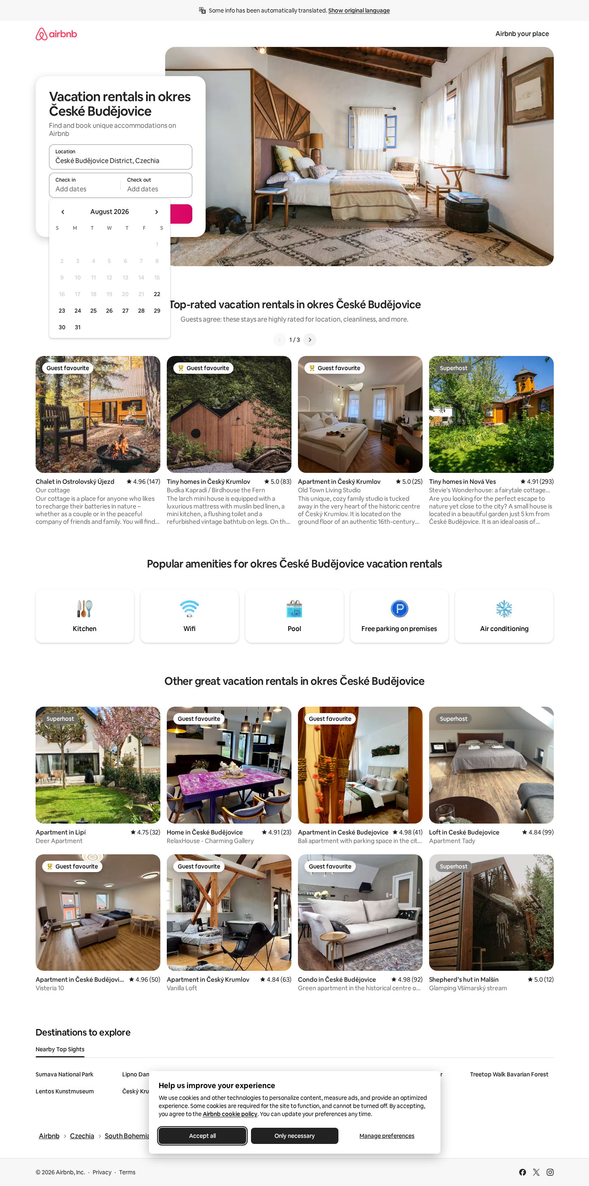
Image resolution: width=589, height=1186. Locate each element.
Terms (127, 1172)
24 (77, 310)
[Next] (309, 339)
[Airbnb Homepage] (56, 34)
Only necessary (294, 1135)
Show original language (359, 10)
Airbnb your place (522, 34)
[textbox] (84, 189)
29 (157, 310)
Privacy (102, 1172)
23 (62, 310)
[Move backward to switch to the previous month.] (63, 212)
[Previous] (279, 339)
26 (109, 310)
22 (157, 294)
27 (125, 310)
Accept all (202, 1135)
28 (141, 310)
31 (78, 327)
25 (93, 310)
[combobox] (120, 160)
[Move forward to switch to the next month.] (156, 212)
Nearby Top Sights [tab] (60, 1049)
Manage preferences (387, 1135)
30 (62, 327)
